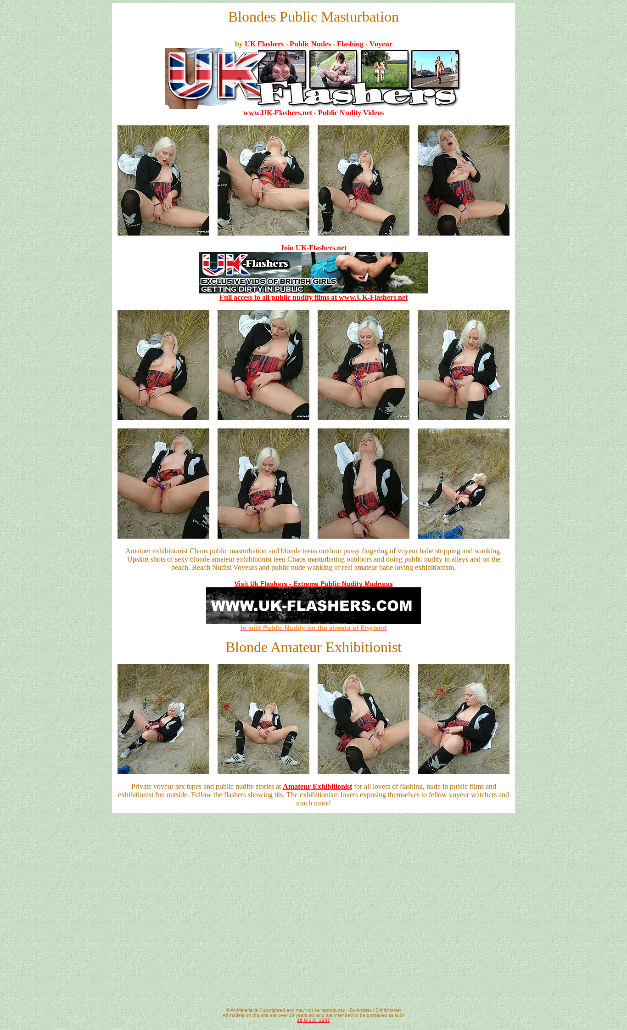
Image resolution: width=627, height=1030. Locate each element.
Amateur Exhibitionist (317, 786)
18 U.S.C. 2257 (313, 1020)
